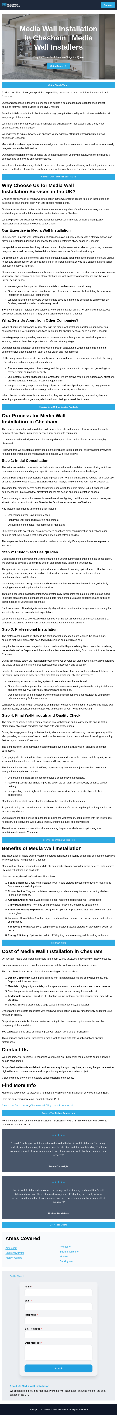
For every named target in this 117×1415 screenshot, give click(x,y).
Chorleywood (37, 1105)
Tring (48, 1105)
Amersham (8, 1105)
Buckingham (66, 1261)
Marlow (64, 1256)
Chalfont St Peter (14, 1253)
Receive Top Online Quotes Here (58, 840)
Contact (108, 5)
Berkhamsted (22, 1105)
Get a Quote (56, 66)
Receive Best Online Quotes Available (58, 407)
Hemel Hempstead (63, 1105)
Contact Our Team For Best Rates (58, 176)
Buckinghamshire (69, 1251)
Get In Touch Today (58, 85)
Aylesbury (65, 1246)
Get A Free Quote (58, 1225)
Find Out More (58, 943)
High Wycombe (13, 1257)
